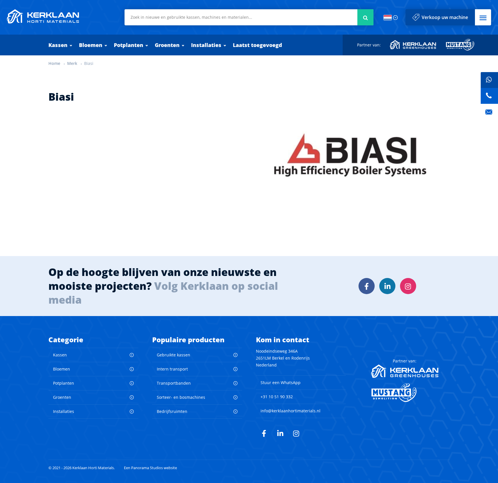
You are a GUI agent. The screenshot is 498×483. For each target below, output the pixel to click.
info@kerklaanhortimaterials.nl (290, 411)
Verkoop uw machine (445, 17)
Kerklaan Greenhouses (413, 44)
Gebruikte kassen (173, 355)
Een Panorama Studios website (150, 467)
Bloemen (90, 45)
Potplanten (128, 45)
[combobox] (248, 17)
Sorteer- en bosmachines (181, 397)
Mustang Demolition (460, 44)
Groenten (167, 45)
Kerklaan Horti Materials (43, 16)
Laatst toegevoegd (257, 45)
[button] (483, 17)
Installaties (206, 45)
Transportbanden (174, 383)
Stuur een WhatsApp (281, 382)
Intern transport (172, 369)
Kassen (57, 45)
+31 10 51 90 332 (277, 396)
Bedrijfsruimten (172, 411)
